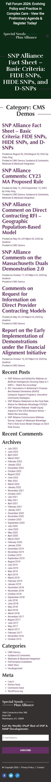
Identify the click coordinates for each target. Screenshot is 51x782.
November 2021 (16, 490)
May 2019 (13, 571)
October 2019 (14, 555)
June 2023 (13, 451)
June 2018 (13, 603)
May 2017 (13, 626)
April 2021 (13, 503)
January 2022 (14, 487)
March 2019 (14, 577)
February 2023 (15, 461)
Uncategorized (15, 668)
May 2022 (13, 480)
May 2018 (13, 606)
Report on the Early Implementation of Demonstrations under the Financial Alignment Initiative (24, 342)
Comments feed (16, 688)
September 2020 (16, 522)
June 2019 (13, 568)
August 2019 (14, 561)
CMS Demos (18, 160)
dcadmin (6, 242)
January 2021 (14, 510)
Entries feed (14, 684)
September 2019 (16, 558)
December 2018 (16, 587)
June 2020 (13, 529)
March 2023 (14, 458)
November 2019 (16, 552)
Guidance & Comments (37, 160)
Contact (40, 767)
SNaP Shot (13, 665)
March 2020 (14, 539)
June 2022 (13, 477)
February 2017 (15, 632)
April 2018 (13, 610)
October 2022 (14, 471)
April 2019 (13, 574)
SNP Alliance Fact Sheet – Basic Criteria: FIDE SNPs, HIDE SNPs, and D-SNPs (24, 137)
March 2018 (14, 613)
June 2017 (13, 623)
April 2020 (13, 535)
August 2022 (14, 474)
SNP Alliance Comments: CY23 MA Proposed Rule (22, 176)
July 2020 (13, 526)
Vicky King (7, 157)
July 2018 (13, 600)
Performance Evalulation (20, 662)
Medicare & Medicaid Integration (18, 163)
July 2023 (13, 448)
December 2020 (16, 513)
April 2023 (13, 455)
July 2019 (13, 564)
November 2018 (16, 590)
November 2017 (16, 616)
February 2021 (15, 506)
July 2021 (13, 497)
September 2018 (16, 597)
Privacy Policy (27, 767)
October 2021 (14, 493)
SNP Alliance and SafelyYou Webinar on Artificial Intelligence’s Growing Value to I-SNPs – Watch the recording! (28, 381)
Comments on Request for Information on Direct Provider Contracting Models (24, 300)
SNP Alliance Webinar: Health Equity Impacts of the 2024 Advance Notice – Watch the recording (27, 411)
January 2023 (14, 464)
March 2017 (14, 629)
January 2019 (14, 584)
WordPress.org (15, 691)
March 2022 (14, 484)
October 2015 (14, 639)
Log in (11, 681)
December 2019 (16, 548)
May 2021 (13, 500)
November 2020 (16, 516)
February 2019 (15, 581)
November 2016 (16, 636)
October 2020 (14, 519)
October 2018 (14, 594)
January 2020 (14, 545)
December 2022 (16, 468)
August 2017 (14, 619)
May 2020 (13, 532)
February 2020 (15, 542)
